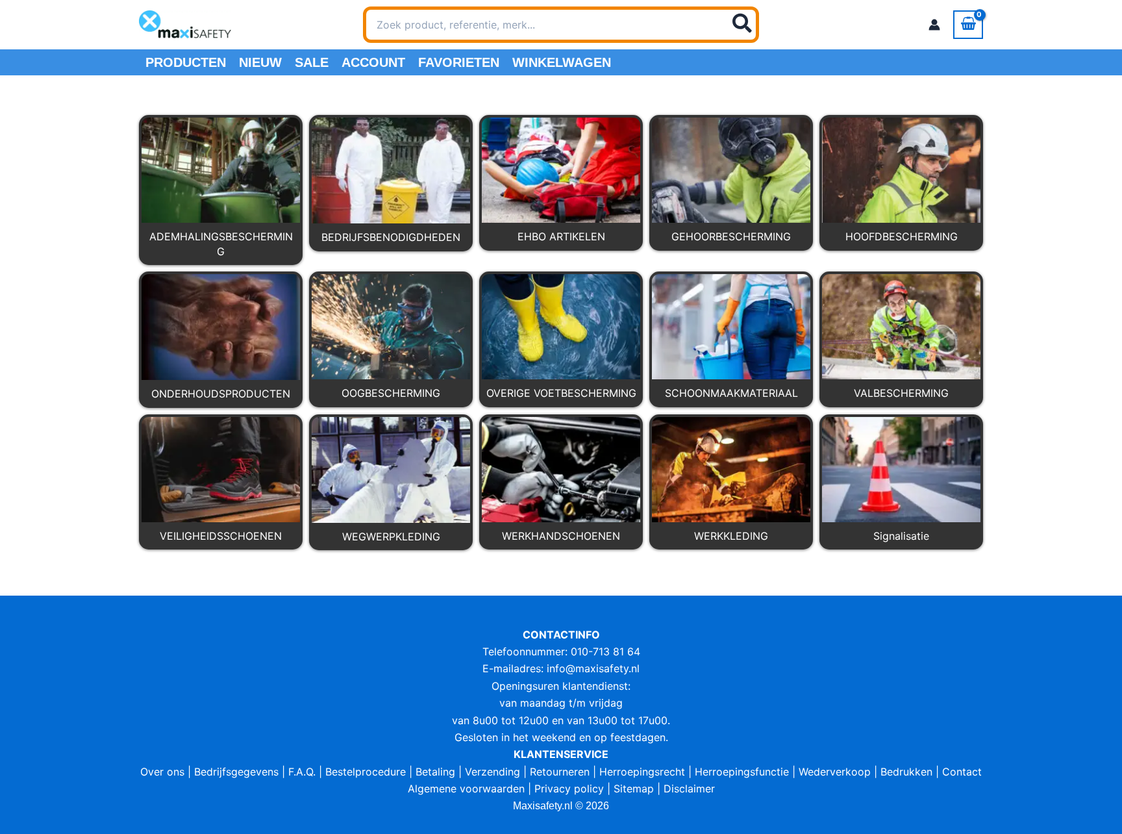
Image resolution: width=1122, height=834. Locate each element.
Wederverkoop (835, 771)
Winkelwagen (561, 62)
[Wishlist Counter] (776, 24)
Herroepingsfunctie (742, 771)
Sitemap (634, 788)
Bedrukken (906, 771)
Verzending (492, 771)
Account (373, 62)
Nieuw (260, 62)
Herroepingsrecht (642, 771)
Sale (312, 62)
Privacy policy (569, 788)
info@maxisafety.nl (593, 668)
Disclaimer (689, 788)
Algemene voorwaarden (466, 788)
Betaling (435, 771)
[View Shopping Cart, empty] (968, 24)
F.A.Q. (302, 771)
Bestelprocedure (365, 771)
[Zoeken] (743, 25)
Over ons (162, 771)
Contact (962, 771)
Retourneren (560, 771)
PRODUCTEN (185, 62)
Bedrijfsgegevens (236, 771)
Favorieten (458, 62)
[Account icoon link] (934, 25)
